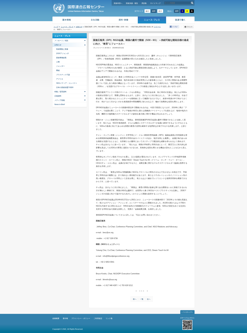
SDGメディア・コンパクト (66, 83)
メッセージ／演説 (61, 41)
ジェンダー (60, 66)
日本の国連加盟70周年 (65, 87)
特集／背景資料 (60, 92)
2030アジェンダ (62, 53)
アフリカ (59, 79)
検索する (192, 2)
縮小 (147, 11)
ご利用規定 (98, 318)
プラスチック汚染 (63, 75)
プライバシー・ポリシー (80, 318)
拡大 (160, 11)
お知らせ (79, 27)
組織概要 (55, 318)
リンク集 (109, 318)
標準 (154, 11)
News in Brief (59, 104)
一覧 (141, 299)
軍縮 (58, 70)
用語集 (144, 3)
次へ (148, 299)
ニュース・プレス (152, 20)
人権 (58, 62)
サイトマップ (155, 3)
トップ (56, 27)
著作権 (65, 318)
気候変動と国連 (62, 49)
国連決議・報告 (132, 3)
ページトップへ (187, 312)
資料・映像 (123, 20)
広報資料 (57, 96)
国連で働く (180, 20)
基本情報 (66, 20)
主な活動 (95, 20)
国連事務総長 (61, 58)
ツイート (157, 27)
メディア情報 (59, 100)
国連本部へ (118, 3)
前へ (134, 299)
